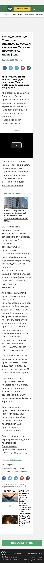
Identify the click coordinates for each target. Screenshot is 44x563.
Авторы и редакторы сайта (32, 560)
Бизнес (5, 15)
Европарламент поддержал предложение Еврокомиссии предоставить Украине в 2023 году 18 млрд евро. (16, 446)
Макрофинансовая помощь (13, 468)
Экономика (29, 15)
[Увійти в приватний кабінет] (33, 9)
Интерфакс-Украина (12, 185)
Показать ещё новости (22, 543)
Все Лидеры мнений (9, 557)
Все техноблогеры (35, 557)
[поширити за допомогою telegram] (17, 68)
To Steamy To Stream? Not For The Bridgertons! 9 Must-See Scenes (24, 521)
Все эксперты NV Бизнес (10, 560)
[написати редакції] (23, 68)
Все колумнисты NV (35, 553)
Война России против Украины (14, 471)
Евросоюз (11, 464)
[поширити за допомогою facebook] (5, 68)
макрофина (8, 87)
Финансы (39, 15)
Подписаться (22, 9)
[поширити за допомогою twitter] (11, 68)
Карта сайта (16, 553)
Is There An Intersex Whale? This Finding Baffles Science (24, 498)
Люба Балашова (16, 460)
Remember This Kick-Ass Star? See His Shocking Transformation (25, 509)
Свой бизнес (17, 15)
